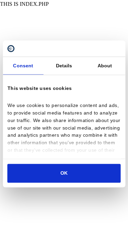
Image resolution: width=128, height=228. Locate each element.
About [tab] (105, 65)
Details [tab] (64, 65)
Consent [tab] (23, 65)
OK (64, 173)
